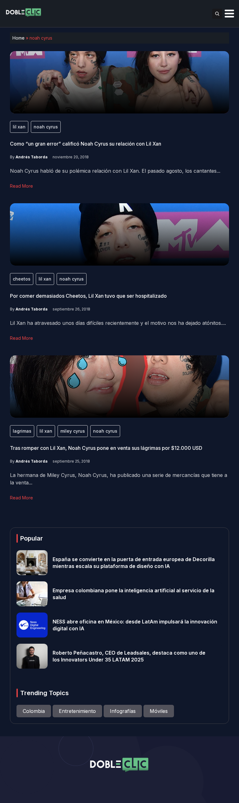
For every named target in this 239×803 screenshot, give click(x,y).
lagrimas (22, 431)
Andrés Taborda (32, 157)
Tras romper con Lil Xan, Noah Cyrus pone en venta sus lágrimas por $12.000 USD (106, 448)
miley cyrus (72, 431)
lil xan (19, 126)
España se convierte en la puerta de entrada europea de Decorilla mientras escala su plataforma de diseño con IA (134, 562)
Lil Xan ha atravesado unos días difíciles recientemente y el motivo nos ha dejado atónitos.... (118, 323)
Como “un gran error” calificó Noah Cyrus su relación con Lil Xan (85, 144)
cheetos (21, 278)
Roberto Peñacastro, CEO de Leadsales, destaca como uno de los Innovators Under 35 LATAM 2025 (129, 656)
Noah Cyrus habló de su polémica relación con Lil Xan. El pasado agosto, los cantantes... (115, 171)
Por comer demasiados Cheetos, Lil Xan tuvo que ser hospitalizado (88, 296)
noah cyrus (46, 126)
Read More (21, 186)
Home (18, 38)
